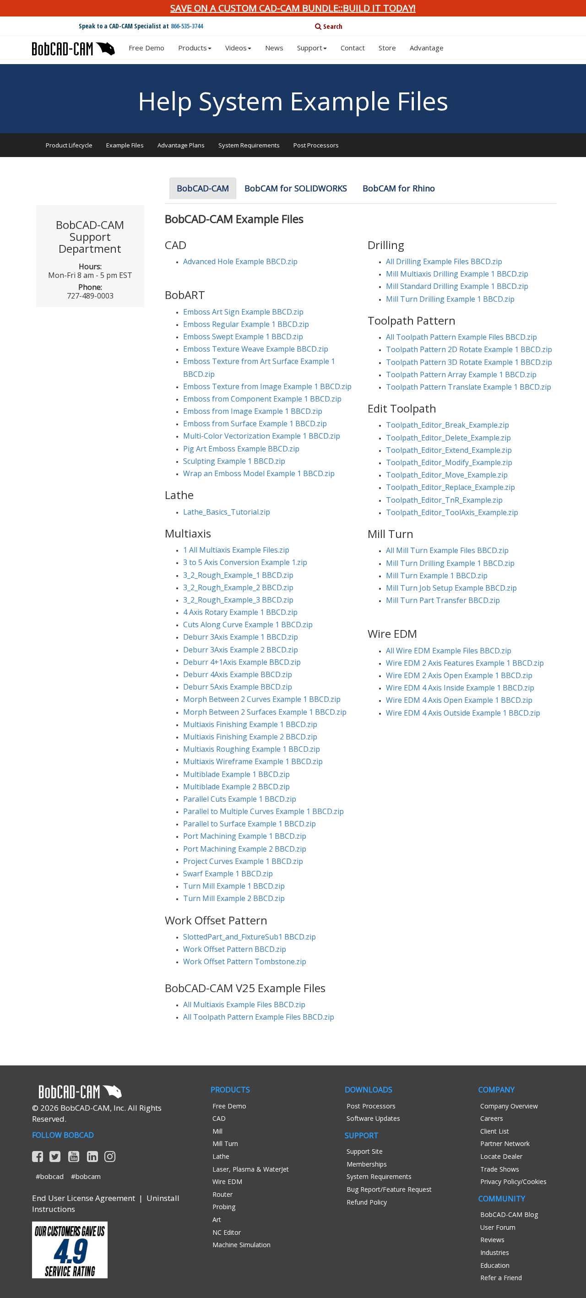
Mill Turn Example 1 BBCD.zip (437, 575)
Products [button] (192, 47)
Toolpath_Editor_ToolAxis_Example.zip (452, 512)
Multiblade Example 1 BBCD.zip (236, 774)
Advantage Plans (181, 145)
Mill (217, 1131)
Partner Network (505, 1143)
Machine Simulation (241, 1244)
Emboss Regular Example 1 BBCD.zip (246, 324)
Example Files (125, 145)
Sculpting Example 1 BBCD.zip (234, 461)
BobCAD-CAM (203, 188)
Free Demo (146, 47)
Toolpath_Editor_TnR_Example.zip (444, 500)
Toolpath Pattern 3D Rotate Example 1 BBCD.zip (469, 362)
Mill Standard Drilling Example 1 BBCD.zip (457, 286)
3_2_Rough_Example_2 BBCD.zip (238, 587)
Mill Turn (225, 1143)
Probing (223, 1206)
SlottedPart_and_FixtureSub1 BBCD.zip (249, 937)
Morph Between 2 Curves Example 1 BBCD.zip (262, 699)
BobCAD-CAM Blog (509, 1214)
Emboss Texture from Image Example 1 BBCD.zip (267, 386)
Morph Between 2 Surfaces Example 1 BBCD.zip (265, 712)
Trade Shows (499, 1169)
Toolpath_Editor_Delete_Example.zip (448, 438)
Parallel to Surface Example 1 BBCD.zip (249, 824)
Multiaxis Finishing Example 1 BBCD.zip (250, 724)
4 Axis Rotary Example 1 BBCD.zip (240, 612)
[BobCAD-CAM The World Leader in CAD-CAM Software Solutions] (73, 45)
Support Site (365, 1151)
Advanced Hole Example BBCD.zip (240, 261)
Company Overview (509, 1106)
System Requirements (249, 145)
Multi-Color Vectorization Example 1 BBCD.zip (261, 436)
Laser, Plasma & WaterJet (250, 1169)
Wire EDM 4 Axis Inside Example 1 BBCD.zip (460, 688)
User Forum (497, 1227)
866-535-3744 (187, 26)
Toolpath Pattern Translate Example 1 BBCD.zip (468, 387)
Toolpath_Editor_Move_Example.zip (447, 475)
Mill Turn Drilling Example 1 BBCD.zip (450, 299)
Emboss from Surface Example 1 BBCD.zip (255, 423)
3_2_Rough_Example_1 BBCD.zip (238, 575)
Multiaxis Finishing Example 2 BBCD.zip (250, 737)
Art (216, 1219)
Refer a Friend (501, 1277)
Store (387, 47)
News (274, 47)
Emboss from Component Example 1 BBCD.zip (262, 399)
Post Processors (316, 145)
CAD (219, 1118)
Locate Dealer (501, 1156)
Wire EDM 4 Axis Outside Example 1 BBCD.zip (463, 713)
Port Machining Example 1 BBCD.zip (244, 836)
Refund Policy (367, 1202)
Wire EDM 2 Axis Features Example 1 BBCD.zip (465, 663)
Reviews (492, 1239)
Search (331, 26)
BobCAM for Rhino (399, 188)
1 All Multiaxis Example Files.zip (236, 550)
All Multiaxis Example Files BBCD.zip (244, 1004)
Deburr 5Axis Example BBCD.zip (237, 687)
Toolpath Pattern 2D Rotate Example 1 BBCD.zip (469, 349)
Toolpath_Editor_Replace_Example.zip (450, 487)
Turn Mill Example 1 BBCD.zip (234, 886)
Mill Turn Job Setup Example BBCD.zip (451, 588)
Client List (494, 1131)
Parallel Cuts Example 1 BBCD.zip (239, 799)
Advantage (427, 47)
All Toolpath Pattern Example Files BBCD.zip (461, 337)
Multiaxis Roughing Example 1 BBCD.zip (251, 749)
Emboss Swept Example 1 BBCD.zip (243, 336)
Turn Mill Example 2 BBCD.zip (234, 898)
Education (495, 1265)
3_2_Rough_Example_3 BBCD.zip (238, 600)
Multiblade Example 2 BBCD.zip (236, 787)
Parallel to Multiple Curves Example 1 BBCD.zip (263, 811)
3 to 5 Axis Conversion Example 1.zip (245, 562)
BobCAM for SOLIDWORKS (295, 188)
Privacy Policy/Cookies (513, 1181)
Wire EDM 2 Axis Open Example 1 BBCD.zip (459, 675)
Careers (491, 1118)
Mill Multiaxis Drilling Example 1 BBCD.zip (457, 274)
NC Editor (226, 1232)
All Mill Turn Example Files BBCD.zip (447, 550)
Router (222, 1194)
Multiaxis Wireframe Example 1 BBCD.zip (253, 761)
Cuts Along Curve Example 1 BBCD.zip (248, 624)
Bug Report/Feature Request (389, 1189)
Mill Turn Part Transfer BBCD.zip (443, 600)
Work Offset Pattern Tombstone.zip (244, 961)
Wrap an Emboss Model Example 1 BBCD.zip (259, 473)
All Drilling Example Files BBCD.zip (444, 261)
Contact (353, 47)
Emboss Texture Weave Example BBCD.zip (255, 349)
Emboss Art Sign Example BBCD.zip (243, 312)
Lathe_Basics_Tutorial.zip (226, 512)
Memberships (367, 1164)
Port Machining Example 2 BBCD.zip (244, 849)
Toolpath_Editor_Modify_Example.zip (449, 462)
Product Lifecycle (69, 145)
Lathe (220, 1156)
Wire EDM (227, 1181)
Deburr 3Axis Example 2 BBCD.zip (240, 650)
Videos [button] (236, 47)
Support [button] (309, 47)
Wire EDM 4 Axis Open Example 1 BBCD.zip (459, 700)
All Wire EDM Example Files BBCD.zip (448, 651)
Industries (494, 1252)
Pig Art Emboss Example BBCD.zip (241, 449)
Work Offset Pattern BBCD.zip (234, 949)
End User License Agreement (83, 1198)
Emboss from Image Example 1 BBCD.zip (252, 411)
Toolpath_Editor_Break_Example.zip (447, 425)
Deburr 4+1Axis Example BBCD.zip (242, 662)
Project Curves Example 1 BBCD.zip (243, 861)
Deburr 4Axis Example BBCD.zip (237, 674)
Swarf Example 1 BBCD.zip (228, 874)
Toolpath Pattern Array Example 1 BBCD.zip (461, 374)
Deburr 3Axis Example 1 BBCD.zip (240, 637)
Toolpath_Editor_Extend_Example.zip (449, 450)
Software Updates (373, 1118)
